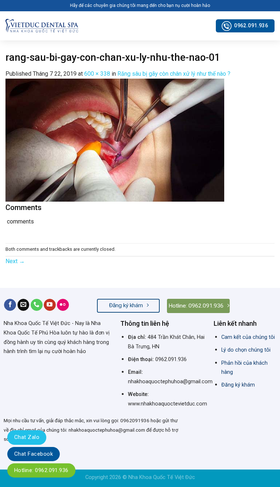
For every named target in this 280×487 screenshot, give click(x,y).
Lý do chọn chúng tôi (246, 350)
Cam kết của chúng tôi (248, 337)
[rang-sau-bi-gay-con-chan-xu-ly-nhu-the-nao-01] (114, 139)
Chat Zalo (26, 437)
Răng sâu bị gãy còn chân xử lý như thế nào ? (173, 73)
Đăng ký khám (238, 385)
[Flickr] (63, 305)
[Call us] (37, 305)
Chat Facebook (33, 454)
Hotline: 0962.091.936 (41, 470)
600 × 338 (97, 73)
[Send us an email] (24, 305)
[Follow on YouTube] (50, 305)
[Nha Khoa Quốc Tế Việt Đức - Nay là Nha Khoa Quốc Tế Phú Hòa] (41, 25)
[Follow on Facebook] (10, 305)
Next (15, 261)
